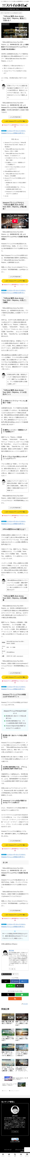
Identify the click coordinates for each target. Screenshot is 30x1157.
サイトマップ (7, 1149)
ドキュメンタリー (7, 974)
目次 (12, 139)
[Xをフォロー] (10, 969)
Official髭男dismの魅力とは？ (12, 171)
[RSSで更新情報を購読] (15, 969)
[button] (19, 986)
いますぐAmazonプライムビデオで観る (15, 121)
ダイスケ (11, 950)
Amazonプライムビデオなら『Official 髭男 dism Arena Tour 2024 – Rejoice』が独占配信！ (15, 144)
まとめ (6, 196)
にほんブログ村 (15, 1141)
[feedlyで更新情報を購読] (12, 969)
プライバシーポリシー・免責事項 (22, 1150)
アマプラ (16, 974)
